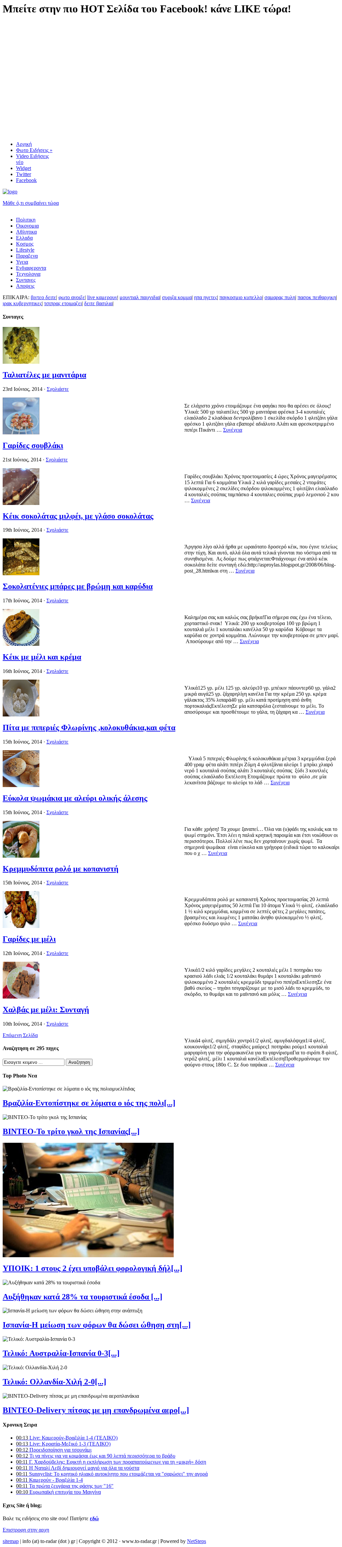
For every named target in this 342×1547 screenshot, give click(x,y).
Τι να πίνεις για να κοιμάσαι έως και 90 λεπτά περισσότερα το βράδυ (95, 1456)
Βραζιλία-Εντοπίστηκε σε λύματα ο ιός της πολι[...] (89, 1103)
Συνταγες (25, 280)
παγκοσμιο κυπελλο (240, 297)
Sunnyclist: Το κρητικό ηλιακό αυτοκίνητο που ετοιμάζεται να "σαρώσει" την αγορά (112, 1474)
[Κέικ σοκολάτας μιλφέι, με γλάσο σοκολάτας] (21, 503)
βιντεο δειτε (43, 297)
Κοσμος (24, 244)
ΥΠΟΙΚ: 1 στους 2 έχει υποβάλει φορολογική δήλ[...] (92, 1268)
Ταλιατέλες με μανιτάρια (44, 374)
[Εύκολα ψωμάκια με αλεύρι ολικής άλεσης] (21, 785)
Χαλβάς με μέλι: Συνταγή (46, 1009)
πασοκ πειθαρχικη (317, 297)
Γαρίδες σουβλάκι (33, 445)
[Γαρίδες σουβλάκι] (21, 432)
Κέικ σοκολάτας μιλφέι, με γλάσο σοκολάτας (78, 516)
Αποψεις (25, 286)
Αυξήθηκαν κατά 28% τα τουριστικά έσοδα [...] (82, 1296)
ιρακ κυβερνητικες (22, 303)
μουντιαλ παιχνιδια (140, 297)
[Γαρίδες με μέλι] (21, 926)
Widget (23, 168)
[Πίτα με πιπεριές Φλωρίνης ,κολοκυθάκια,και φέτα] (21, 714)
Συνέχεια (232, 430)
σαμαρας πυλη (280, 297)
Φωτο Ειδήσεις (34, 150)
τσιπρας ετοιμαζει (63, 303)
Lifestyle (25, 250)
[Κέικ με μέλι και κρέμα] (21, 644)
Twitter (23, 174)
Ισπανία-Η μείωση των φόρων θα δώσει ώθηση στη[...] (97, 1324)
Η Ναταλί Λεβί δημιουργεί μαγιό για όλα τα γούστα (77, 1468)
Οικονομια (27, 226)
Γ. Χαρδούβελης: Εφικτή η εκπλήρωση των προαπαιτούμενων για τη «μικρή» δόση (111, 1462)
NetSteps (196, 1541)
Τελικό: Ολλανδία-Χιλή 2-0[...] (54, 1381)
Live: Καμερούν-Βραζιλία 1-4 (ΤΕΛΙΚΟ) (67, 1438)
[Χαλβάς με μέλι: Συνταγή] (21, 997)
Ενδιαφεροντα (31, 268)
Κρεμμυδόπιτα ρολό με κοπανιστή (61, 868)
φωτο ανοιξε (71, 297)
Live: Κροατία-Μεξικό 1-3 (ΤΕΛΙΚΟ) (63, 1444)
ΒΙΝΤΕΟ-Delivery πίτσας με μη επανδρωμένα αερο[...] (96, 1410)
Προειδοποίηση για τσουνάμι (54, 1450)
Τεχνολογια (28, 274)
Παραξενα (27, 256)
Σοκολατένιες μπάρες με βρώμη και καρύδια (78, 586)
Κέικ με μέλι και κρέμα (42, 657)
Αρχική (24, 144)
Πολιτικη (25, 220)
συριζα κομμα (177, 297)
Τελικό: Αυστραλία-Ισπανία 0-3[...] (61, 1353)
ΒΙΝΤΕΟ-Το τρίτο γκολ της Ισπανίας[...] (71, 1131)
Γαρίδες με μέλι (29, 939)
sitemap (11, 1541)
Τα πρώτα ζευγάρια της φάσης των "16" (65, 1486)
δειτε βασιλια (98, 303)
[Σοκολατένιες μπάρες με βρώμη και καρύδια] (21, 573)
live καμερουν (102, 297)
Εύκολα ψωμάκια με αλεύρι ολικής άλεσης (75, 798)
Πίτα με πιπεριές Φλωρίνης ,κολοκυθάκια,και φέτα (89, 727)
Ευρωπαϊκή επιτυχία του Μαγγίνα (58, 1492)
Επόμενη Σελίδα (20, 1035)
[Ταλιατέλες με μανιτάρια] (21, 362)
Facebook (26, 180)
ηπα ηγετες (205, 297)
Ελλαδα (24, 238)
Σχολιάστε (58, 389)
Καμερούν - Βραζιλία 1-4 (49, 1480)
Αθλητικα (26, 232)
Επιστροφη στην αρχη (26, 1530)
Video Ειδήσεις (32, 159)
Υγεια (22, 262)
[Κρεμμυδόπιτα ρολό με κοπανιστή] (21, 856)
